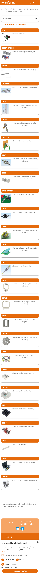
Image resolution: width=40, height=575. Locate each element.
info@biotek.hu (27, 524)
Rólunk (9, 537)
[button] (20, 568)
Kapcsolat (11, 523)
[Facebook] (22, 529)
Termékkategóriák (8, 9)
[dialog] (20, 557)
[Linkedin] (17, 529)
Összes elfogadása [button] (20, 571)
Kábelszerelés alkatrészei (28, 9)
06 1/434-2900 (26, 521)
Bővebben (4, 552)
